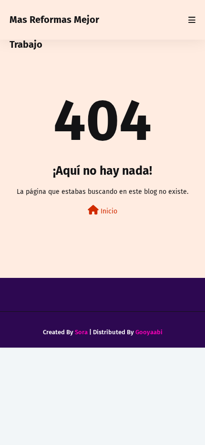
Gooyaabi (149, 332)
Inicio (108, 211)
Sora (81, 332)
